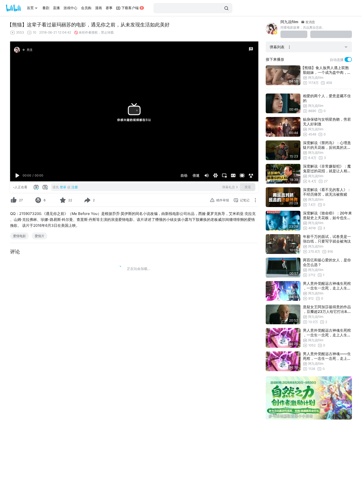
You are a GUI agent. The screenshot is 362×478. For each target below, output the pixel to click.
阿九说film (289, 21)
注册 (74, 187)
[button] (17, 175)
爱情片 (39, 236)
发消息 (309, 22)
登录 (63, 187)
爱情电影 (19, 236)
